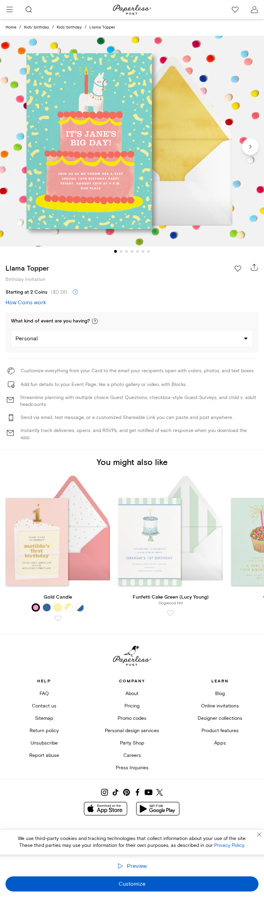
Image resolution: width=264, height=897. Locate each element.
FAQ (44, 693)
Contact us (44, 706)
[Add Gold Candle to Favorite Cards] (58, 618)
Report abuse (44, 755)
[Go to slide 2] (121, 251)
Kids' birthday (36, 27)
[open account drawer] (254, 9)
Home (11, 27)
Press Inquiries (132, 768)
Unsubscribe (44, 743)
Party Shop (132, 743)
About (132, 693)
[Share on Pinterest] (126, 792)
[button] (94, 321)
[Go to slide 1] (115, 251)
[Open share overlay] (254, 267)
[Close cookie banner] (259, 834)
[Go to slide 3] (126, 251)
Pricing (132, 706)
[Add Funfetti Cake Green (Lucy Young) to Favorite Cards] (170, 613)
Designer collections (220, 718)
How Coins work (26, 302)
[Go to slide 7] (148, 251)
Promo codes (132, 718)
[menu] (9, 9)
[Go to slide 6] (143, 251)
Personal (26, 338)
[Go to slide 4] (132, 251)
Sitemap (44, 718)
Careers (132, 755)
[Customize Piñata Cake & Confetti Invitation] (132, 141)
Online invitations (220, 706)
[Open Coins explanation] (75, 292)
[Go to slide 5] (137, 251)
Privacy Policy (229, 845)
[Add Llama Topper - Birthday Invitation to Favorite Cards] (238, 268)
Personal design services (132, 731)
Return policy (44, 731)
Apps (220, 743)
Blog (220, 693)
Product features (220, 731)
